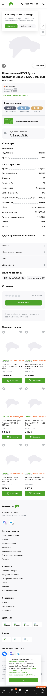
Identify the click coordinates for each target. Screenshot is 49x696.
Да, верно (11, 26)
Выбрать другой (27, 26)
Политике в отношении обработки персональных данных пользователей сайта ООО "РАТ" (22, 671)
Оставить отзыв (24, 303)
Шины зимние (8, 265)
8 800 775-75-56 (31, 4)
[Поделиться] (42, 26)
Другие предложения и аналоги (18, 236)
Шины (4, 258)
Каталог (5, 246)
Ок (23, 680)
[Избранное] (42, 32)
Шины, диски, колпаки (12, 252)
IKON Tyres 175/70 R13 (14, 278)
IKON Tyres (40, 168)
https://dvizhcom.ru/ (16, 662)
